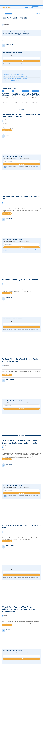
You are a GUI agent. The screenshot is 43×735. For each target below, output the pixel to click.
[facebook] (26, 7)
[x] (29, 7)
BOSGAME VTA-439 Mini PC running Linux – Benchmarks (13, 74)
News (4, 9)
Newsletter (36, 7)
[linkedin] (28, 7)
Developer (27, 9)
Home (2, 13)
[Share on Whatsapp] (40, 13)
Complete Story (6, 130)
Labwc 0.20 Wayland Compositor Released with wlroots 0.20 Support (16, 76)
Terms (36, 63)
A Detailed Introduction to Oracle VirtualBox (36, 94)
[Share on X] (37, 13)
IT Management (10, 9)
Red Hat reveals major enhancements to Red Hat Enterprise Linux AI (6, 94)
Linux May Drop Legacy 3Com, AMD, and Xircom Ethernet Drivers (15, 78)
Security (33, 9)
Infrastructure (18, 9)
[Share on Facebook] (36, 13)
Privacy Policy (5, 167)
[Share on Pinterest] (39, 13)
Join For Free (21, 60)
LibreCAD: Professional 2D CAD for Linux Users (12, 80)
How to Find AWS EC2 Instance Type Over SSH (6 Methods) (16, 94)
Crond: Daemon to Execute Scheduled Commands (26, 94)
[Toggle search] (40, 7)
